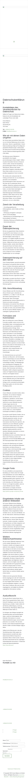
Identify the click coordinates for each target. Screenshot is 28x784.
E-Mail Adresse (6, 743)
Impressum (10, 768)
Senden (7, 756)
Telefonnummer (6, 746)
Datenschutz (17, 768)
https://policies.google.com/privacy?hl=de (13, 491)
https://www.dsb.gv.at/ (8, 645)
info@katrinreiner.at (11, 131)
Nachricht (5, 751)
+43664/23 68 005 (9, 129)
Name (4, 740)
